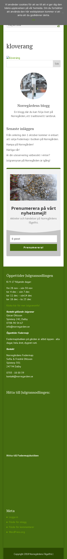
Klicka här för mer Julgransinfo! (23, 305)
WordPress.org (17, 532)
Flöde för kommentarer (21, 527)
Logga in (13, 517)
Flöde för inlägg (17, 522)
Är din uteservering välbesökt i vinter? (28, 155)
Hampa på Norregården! (20, 144)
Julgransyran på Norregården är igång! (28, 160)
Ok (33, 19)
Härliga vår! (13, 149)
